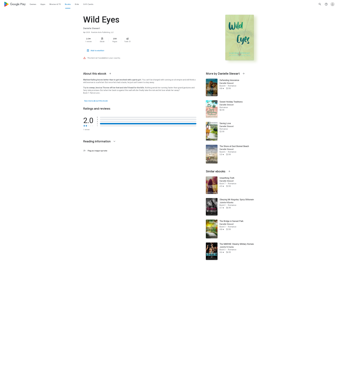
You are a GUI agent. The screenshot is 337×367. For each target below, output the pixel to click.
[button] (130, 42)
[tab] (33, 4)
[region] (136, 40)
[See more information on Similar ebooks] (229, 171)
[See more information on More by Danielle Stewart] (243, 73)
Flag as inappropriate (95, 150)
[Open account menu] (332, 4)
